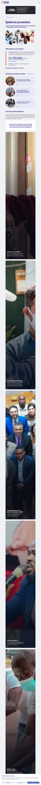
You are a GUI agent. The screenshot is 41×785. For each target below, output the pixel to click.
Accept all (33, 782)
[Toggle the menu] (39, 2)
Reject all (20, 782)
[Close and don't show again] (34, 7)
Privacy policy (16, 779)
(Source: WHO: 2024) (12, 61)
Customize (8, 782)
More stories (31, 73)
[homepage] (5, 3)
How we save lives (10, 17)
